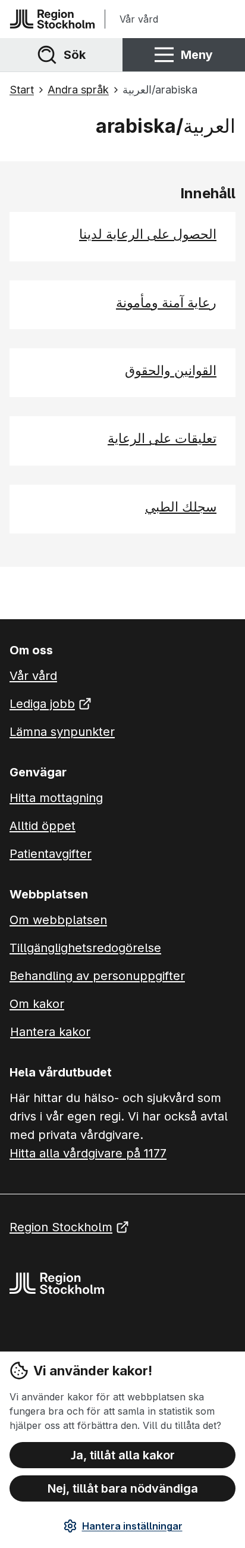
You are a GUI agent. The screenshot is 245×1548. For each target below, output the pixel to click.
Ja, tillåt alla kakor (123, 1455)
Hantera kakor (50, 1032)
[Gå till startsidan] (52, 19)
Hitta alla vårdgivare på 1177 (88, 1153)
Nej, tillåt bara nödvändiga (123, 1488)
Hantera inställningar (132, 1526)
